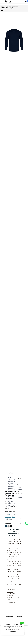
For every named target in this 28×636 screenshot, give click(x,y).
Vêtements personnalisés (12, 6)
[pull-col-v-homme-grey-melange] (8, 526)
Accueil (2, 6)
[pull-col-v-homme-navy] (6, 526)
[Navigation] (2, 1)
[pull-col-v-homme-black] (11, 526)
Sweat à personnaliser (7, 7)
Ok (22, 622)
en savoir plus (13, 631)
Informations (9, 473)
